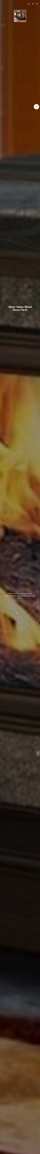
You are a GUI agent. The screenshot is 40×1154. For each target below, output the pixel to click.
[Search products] (36, 106)
